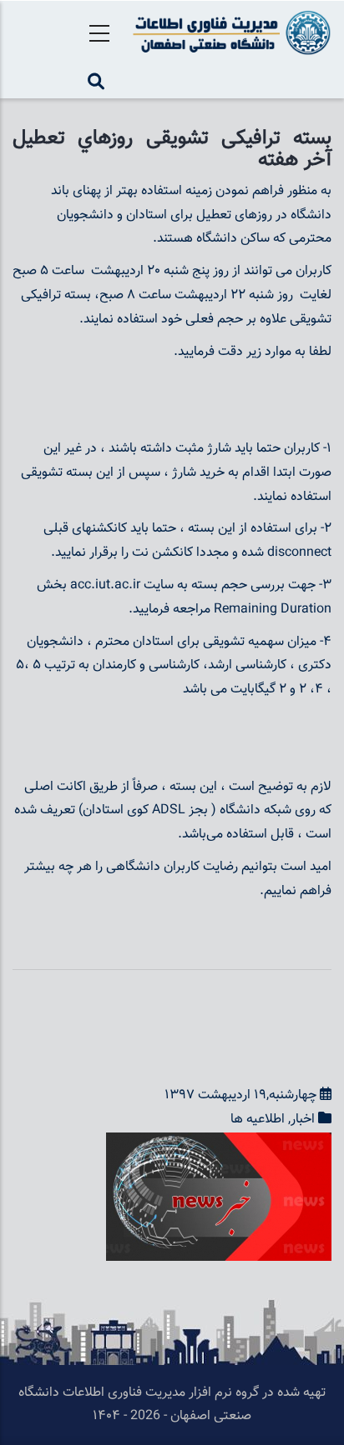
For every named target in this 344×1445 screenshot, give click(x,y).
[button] (218, 1143)
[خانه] (229, 32)
